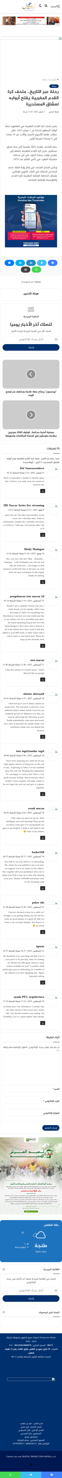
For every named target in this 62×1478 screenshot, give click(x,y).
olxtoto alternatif (33, 694)
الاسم (55, 1089)
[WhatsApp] (36, 270)
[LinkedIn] (31, 263)
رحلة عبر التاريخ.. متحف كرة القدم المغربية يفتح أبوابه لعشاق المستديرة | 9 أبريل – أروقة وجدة (33, 460)
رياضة (44, 80)
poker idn (38, 902)
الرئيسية (52, 80)
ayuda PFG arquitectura (29, 997)
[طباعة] (25, 270)
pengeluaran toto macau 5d (27, 596)
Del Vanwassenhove (32, 468)
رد (43, 491)
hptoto (40, 946)
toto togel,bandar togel (30, 751)
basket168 (38, 852)
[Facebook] (52, 263)
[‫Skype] (20, 263)
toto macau (37, 660)
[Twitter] (42, 263)
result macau (36, 808)
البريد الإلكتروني (51, 1101)
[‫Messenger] (9, 263)
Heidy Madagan (34, 549)
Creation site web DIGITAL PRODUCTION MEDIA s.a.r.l (31, 1456)
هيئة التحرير (54, 112)
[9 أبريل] (29, 6)
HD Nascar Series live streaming (24, 505)
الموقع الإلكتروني (51, 1113)
